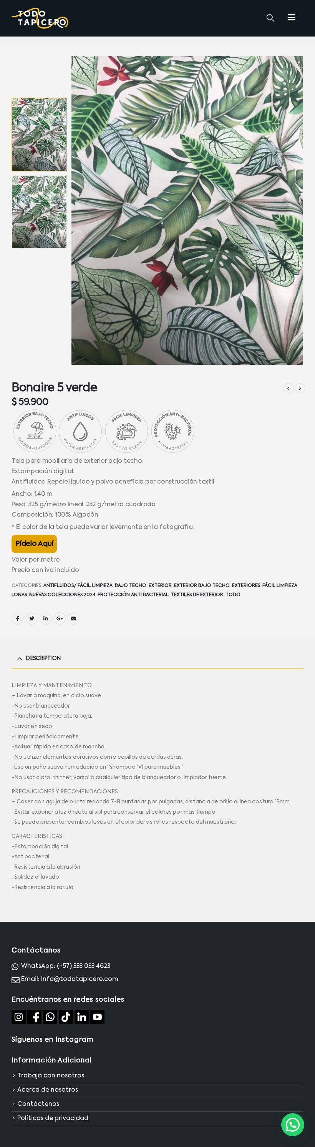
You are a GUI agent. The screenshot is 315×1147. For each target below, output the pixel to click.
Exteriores (246, 585)
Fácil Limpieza (279, 585)
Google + (59, 618)
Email (73, 618)
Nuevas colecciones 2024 (62, 595)
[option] (39, 134)
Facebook (18, 618)
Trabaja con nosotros (50, 1076)
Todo (232, 595)
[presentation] (80, 210)
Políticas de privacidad (52, 1119)
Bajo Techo (130, 585)
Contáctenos (38, 1104)
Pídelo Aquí (34, 543)
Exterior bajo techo (202, 585)
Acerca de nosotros (47, 1090)
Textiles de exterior (197, 595)
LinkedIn (46, 618)
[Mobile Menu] (291, 18)
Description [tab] (43, 658)
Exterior (160, 585)
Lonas (19, 595)
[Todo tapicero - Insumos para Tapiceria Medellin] (40, 18)
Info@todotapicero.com (79, 979)
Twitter (31, 618)
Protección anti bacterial (133, 595)
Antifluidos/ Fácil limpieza (78, 585)
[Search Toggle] (270, 18)
